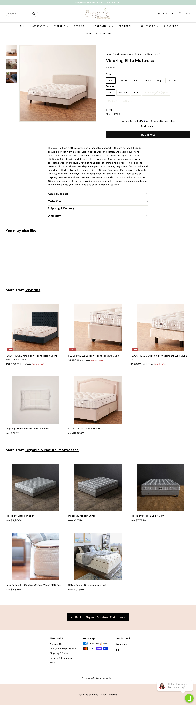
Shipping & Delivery (61, 208)
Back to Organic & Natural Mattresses (100, 617)
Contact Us (148, 26)
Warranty (54, 215)
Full (136, 80)
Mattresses (38, 26)
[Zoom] (58, 83)
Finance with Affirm (98, 33)
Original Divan (60, 173)
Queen (147, 80)
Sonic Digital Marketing (104, 694)
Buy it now (148, 134)
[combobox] (22, 14)
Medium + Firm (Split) (120, 101)
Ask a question (58, 193)
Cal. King (172, 80)
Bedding (80, 26)
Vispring (60, 26)
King (159, 80)
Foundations (102, 26)
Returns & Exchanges (61, 658)
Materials (54, 201)
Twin (110, 80)
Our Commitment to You (63, 648)
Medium (123, 92)
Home (21, 26)
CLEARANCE (171, 26)
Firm (136, 92)
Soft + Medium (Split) (156, 92)
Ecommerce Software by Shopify (96, 678)
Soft (110, 92)
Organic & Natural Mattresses (143, 54)
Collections (120, 54)
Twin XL (123, 80)
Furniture (126, 26)
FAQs (52, 662)
